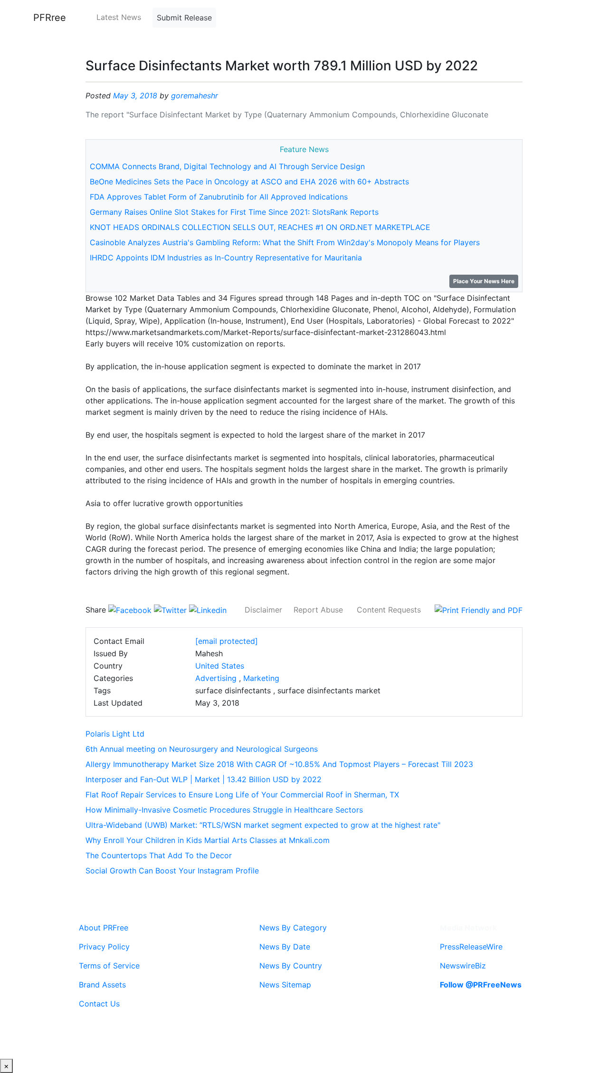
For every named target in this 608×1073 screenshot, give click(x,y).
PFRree (49, 17)
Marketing (261, 678)
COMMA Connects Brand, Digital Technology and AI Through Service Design (227, 166)
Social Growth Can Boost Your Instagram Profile (172, 870)
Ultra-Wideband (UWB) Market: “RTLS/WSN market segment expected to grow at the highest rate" (263, 825)
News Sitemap (285, 984)
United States (219, 666)
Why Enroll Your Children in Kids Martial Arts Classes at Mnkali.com (208, 840)
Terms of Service (109, 965)
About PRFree (103, 927)
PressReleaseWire (471, 946)
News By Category (293, 927)
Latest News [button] (118, 17)
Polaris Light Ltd (115, 733)
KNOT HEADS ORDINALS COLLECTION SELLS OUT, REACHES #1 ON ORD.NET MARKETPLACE (260, 227)
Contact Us (99, 1003)
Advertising (216, 678)
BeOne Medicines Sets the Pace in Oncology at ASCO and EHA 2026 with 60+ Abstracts (249, 181)
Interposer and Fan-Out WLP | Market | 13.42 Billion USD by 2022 (204, 779)
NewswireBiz (463, 965)
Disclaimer (263, 609)
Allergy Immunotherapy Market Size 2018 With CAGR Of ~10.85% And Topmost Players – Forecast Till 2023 (279, 764)
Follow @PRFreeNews (481, 984)
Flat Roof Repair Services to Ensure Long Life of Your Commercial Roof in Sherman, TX (242, 794)
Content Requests (389, 609)
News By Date (284, 946)
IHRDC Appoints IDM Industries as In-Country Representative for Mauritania (226, 257)
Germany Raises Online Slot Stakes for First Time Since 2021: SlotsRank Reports (234, 212)
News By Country (290, 965)
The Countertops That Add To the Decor (159, 855)
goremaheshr (194, 95)
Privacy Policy (104, 946)
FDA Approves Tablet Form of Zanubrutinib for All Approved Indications (219, 196)
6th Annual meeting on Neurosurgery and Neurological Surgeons (202, 749)
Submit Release (184, 17)
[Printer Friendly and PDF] (478, 609)
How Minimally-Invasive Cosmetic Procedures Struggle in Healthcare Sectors (224, 809)
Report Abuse (318, 609)
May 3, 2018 (135, 95)
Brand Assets (102, 984)
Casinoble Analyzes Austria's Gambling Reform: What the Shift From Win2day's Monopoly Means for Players (285, 242)
